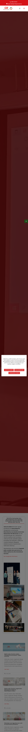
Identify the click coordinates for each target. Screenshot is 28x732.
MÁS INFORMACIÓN (19, 370)
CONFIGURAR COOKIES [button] (14, 373)
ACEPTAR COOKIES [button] (9, 370)
